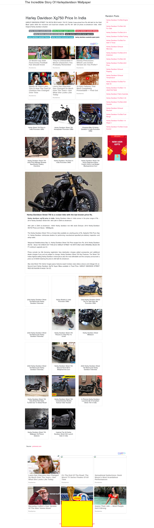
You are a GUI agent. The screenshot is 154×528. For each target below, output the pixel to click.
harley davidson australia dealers (40, 31)
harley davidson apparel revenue (63, 31)
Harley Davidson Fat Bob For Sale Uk (116, 82)
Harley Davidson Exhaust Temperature (114, 76)
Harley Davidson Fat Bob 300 (116, 59)
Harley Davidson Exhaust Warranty (114, 47)
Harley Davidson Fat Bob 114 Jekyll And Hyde (116, 89)
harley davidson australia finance (38, 37)
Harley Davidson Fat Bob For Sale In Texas (116, 41)
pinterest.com (36, 446)
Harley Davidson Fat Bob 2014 (116, 32)
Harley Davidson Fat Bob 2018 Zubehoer (116, 54)
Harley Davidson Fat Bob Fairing (117, 36)
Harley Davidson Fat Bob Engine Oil (117, 21)
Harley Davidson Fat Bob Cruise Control (117, 128)
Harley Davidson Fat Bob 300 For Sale (116, 27)
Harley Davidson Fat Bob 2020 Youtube (116, 103)
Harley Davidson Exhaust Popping (114, 70)
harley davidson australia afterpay (87, 31)
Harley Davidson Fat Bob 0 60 (116, 98)
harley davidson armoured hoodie (62, 37)
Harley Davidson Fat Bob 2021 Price (116, 64)
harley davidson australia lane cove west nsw (48, 34)
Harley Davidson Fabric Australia (117, 94)
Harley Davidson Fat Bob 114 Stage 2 (116, 121)
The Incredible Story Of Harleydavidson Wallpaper (58, 2)
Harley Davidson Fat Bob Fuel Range (116, 115)
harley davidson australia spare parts (87, 37)
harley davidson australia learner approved (79, 34)
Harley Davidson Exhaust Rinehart (114, 109)
